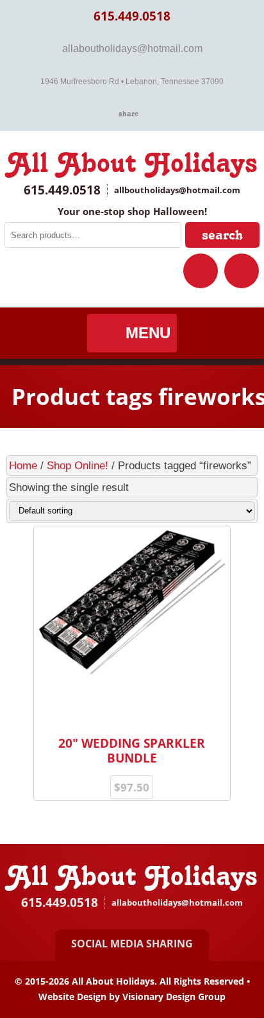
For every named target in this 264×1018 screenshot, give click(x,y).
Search (222, 235)
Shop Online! (77, 465)
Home (23, 465)
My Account (200, 271)
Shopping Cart (241, 271)
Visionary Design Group (174, 996)
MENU (148, 332)
